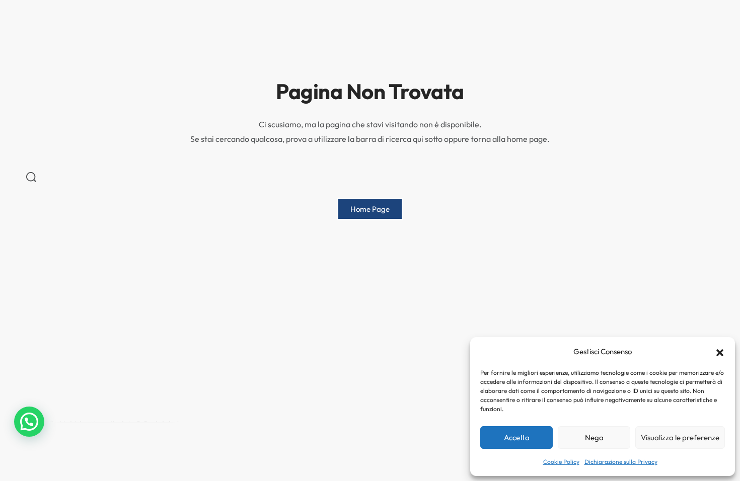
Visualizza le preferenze (680, 437)
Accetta (517, 437)
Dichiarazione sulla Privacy (620, 461)
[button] (720, 352)
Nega (594, 437)
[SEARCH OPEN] (31, 177)
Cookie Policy (561, 461)
